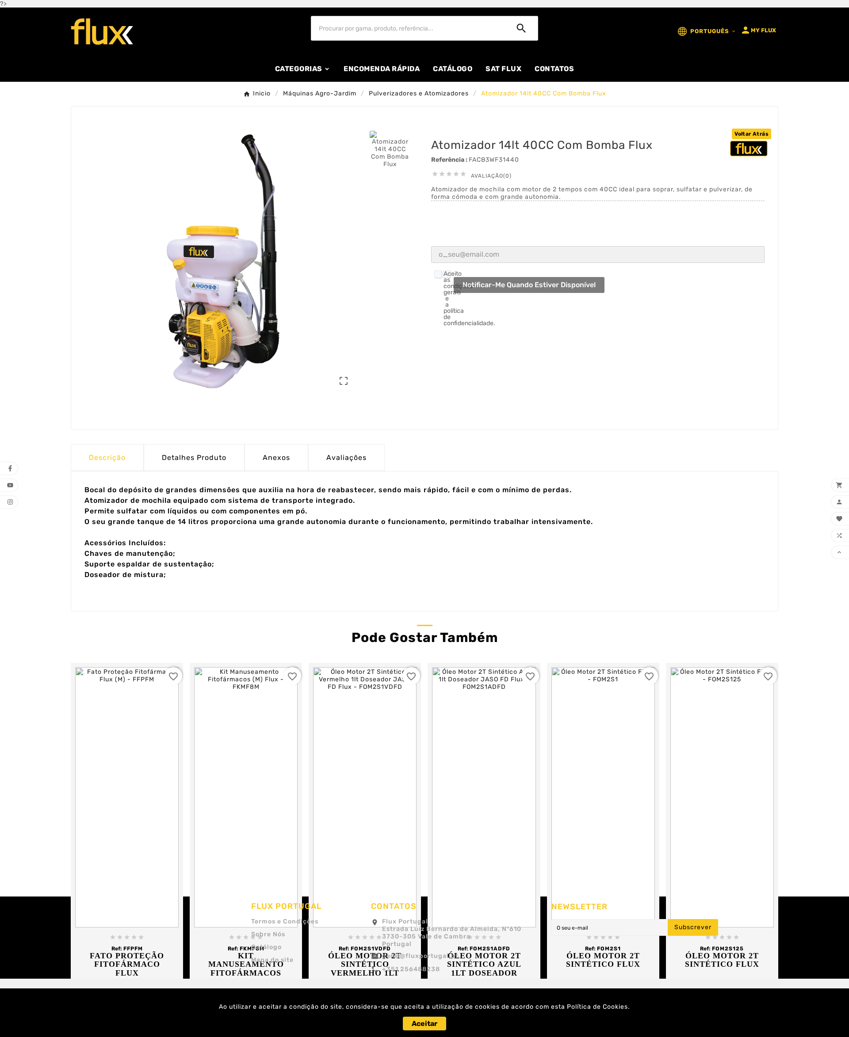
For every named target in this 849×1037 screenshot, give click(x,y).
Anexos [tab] (276, 457)
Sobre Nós (268, 934)
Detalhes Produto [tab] (194, 457)
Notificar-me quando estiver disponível (529, 285)
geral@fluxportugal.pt (420, 956)
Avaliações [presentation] (346, 457)
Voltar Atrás (751, 134)
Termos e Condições (284, 921)
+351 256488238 (411, 969)
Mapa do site (272, 960)
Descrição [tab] (107, 457)
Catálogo (266, 947)
